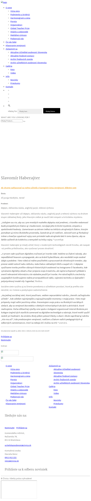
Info (7, 76)
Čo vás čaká (11, 42)
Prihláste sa (21, 428)
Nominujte (9, 428)
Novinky (14, 80)
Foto (12, 70)
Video (13, 73)
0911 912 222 (10, 458)
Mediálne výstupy (18, 35)
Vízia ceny (15, 11)
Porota (13, 21)
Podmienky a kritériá (20, 15)
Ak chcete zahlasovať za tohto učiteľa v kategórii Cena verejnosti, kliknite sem (38, 188)
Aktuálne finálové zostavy (22, 56)
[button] (9, 105)
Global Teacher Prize (20, 28)
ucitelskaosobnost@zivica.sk (18, 445)
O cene (9, 8)
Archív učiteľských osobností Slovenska (28, 63)
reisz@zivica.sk (12, 461)
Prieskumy (15, 83)
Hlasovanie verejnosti (16, 46)
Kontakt (9, 87)
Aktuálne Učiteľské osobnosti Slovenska (28, 52)
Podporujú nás (17, 39)
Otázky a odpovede (19, 32)
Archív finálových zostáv (21, 59)
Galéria (9, 66)
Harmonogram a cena (20, 18)
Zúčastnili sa (11, 49)
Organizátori (16, 25)
